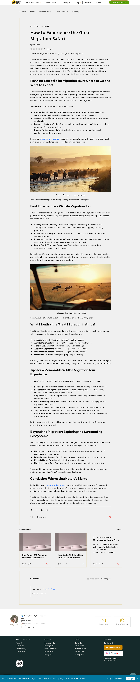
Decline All (119, 679)
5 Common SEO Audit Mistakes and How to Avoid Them (106, 538)
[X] (112, 653)
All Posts (22, 12)
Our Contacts (109, 643)
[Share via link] (47, 510)
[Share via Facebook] (31, 510)
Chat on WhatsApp (122, 624)
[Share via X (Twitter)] (37, 510)
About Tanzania (62, 12)
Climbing (75, 12)
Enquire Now (103, 624)
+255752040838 (109, 660)
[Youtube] (117, 653)
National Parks (45, 12)
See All (119, 529)
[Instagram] (107, 653)
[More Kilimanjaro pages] (71, 2)
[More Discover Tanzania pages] (40, 2)
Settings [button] (109, 678)
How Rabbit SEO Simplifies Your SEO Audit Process (34, 556)
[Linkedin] (115, 653)
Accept (130, 679)
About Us (19, 643)
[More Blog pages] (80, 2)
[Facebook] (109, 653)
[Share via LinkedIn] (42, 510)
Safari (32, 12)
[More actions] (110, 26)
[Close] (137, 678)
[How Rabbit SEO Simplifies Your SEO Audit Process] (35, 542)
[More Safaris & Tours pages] (57, 2)
